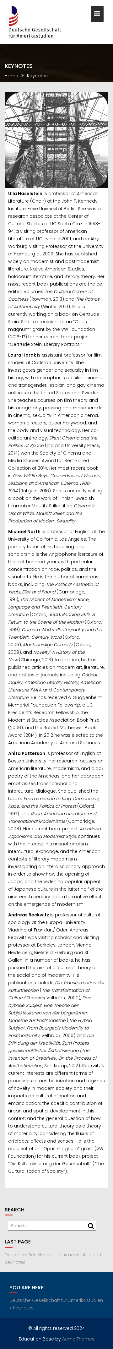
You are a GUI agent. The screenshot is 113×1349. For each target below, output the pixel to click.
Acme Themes (78, 1339)
